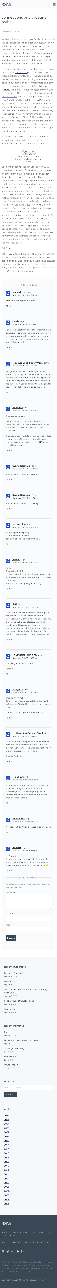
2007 (6, 1195)
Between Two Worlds (14, 973)
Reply (9, 306)
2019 (6, 1144)
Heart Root (9, 981)
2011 (6, 1178)
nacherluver (19, 292)
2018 (6, 1149)
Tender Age (10, 1009)
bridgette (17, 407)
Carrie (15, 321)
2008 (7, 1191)
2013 (6, 1170)
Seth (14, 604)
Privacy (42, 1280)
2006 (7, 1199)
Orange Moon (11, 1065)
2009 (7, 1187)
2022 (6, 1132)
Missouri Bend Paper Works (28, 363)
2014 (6, 1166)
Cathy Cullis (21, 72)
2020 (6, 1140)
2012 (6, 1174)
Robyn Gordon (9, 96)
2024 (6, 1124)
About (5, 1242)
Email (9, 925)
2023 (6, 1128)
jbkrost (16, 559)
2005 (6, 1203)
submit (32, 271)
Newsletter (31, 1242)
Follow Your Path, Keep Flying (19, 1001)
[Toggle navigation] (52, 5)
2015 (6, 1161)
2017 (6, 1153)
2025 (6, 1119)
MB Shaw (17, 777)
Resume (45, 1242)
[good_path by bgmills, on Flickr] (28, 151)
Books (5, 1232)
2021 (6, 1136)
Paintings (43, 1232)
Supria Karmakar (21, 466)
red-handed (18, 818)
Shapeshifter (10, 1056)
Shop (13, 1236)
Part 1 (7, 1032)
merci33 (16, 847)
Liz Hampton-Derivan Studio (28, 733)
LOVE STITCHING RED (24, 655)
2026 (6, 1115)
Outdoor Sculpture (23, 1232)
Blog (4, 1236)
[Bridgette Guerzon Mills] (8, 4)
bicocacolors (19, 524)
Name (9, 914)
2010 (6, 1182)
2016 (6, 1157)
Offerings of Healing (14, 1048)
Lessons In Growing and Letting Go (21, 1040)
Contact (16, 1242)
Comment (11, 893)
